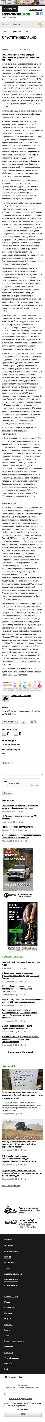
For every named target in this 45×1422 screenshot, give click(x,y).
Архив (6, 1336)
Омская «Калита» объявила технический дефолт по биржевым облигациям (20, 806)
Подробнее (20, 1406)
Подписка (8, 1364)
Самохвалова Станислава (21, 696)
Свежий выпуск (11, 1296)
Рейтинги (8, 1324)
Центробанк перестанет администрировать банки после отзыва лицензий (21, 836)
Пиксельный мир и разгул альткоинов (19, 827)
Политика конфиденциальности (20, 1399)
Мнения (7, 1319)
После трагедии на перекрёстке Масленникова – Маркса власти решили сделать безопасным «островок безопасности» (19, 1014)
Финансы (9, 1066)
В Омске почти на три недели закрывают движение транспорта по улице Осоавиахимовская (20, 1039)
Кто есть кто (10, 1308)
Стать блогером (11, 1358)
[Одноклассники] (35, 722)
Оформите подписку (28, 1208)
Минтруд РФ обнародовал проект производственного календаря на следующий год (17, 989)
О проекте (8, 1347)
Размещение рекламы (14, 1341)
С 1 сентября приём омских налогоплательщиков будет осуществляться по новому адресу (19, 1158)
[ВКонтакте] (32, 722)
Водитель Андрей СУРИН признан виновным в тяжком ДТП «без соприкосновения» (22, 1000)
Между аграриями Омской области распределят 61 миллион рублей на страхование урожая (19, 1144)
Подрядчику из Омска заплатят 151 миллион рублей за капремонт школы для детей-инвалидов (22, 1173)
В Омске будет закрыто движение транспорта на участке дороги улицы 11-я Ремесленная (20, 975)
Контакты (8, 1352)
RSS (6, 1369)
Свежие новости (12, 957)
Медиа (7, 1302)
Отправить (8, 793)
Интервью (8, 1313)
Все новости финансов (11, 1185)
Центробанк (7, 711)
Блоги (7, 1330)
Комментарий (8, 763)
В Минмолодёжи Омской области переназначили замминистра (17, 1027)
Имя (3, 753)
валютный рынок (22, 711)
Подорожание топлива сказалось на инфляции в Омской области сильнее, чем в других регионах (22, 1095)
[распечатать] (23, 723)
